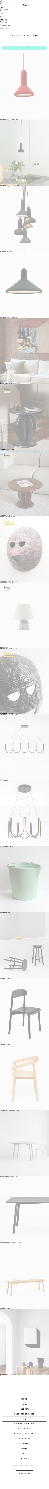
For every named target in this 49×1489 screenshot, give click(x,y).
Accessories (5, 25)
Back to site (24, 1473)
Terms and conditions (24, 1424)
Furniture (4, 22)
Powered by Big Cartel (24, 1481)
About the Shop (24, 1429)
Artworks (24, 1443)
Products (15, 35)
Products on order (24, 1414)
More (35, 35)
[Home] (24, 2)
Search (25, 5)
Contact (24, 1448)
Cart (26, 35)
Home (24, 1404)
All (1, 16)
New (2, 13)
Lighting (3, 19)
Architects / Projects (24, 1433)
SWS (2, 7)
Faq (24, 1419)
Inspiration (24, 1438)
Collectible (4, 28)
